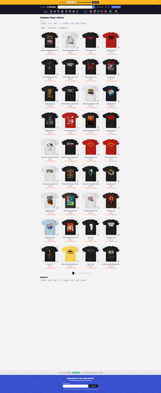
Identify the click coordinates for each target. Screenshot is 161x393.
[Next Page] (90, 273)
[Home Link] (51, 7)
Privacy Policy (78, 389)
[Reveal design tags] (57, 47)
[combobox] (75, 7)
